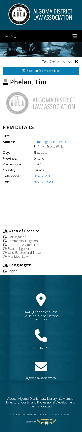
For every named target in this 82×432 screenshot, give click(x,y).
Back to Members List (43, 71)
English (12, 271)
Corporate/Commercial (23, 245)
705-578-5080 (43, 176)
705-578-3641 (43, 182)
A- (59, 62)
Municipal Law (17, 256)
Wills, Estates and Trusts (24, 252)
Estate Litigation (18, 248)
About (11, 398)
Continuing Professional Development (48, 402)
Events (35, 406)
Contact (46, 406)
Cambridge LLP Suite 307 (51, 142)
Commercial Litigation (22, 241)
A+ (70, 61)
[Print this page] (76, 61)
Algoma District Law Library (37, 398)
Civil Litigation (16, 237)
